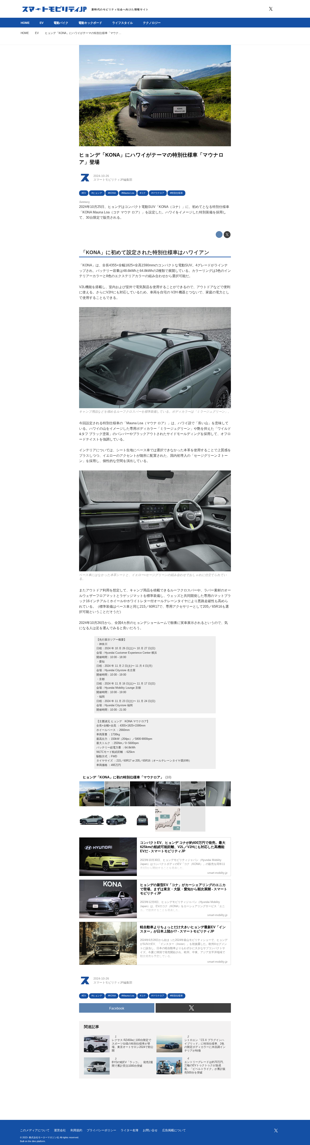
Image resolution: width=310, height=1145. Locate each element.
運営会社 (60, 1130)
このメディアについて (35, 1130)
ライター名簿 (129, 1130)
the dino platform (36, 1141)
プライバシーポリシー (101, 1130)
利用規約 (76, 1130)
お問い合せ (150, 1130)
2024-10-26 (101, 176)
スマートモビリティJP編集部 (112, 179)
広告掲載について (174, 1130)
